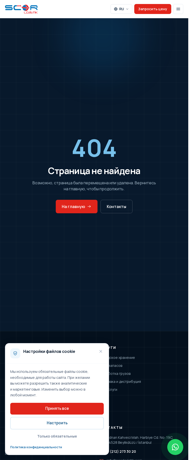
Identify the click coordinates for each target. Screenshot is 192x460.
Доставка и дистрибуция (120, 381)
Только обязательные (57, 436)
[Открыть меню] (178, 9)
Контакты (116, 206)
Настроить (57, 423)
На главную (73, 206)
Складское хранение (117, 357)
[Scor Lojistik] (21, 8)
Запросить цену (152, 8)
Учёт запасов (110, 365)
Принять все (57, 408)
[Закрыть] (101, 351)
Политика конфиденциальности (36, 447)
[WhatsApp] (175, 447)
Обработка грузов (114, 373)
